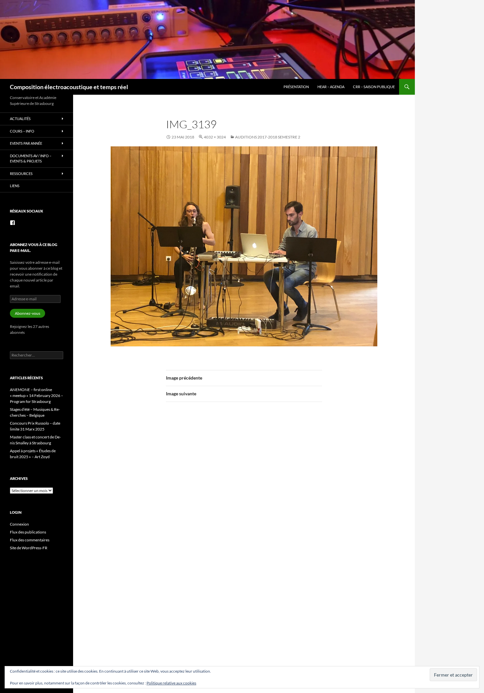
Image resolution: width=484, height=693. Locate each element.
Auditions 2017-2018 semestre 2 (267, 137)
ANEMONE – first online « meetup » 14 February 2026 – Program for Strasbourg (36, 395)
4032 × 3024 (215, 137)
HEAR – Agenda (330, 87)
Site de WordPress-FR (28, 547)
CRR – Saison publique (374, 87)
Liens (14, 186)
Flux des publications (28, 532)
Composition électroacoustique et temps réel (69, 86)
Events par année (26, 143)
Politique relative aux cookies (171, 683)
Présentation (296, 87)
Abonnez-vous (27, 313)
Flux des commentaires (29, 539)
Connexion (19, 524)
